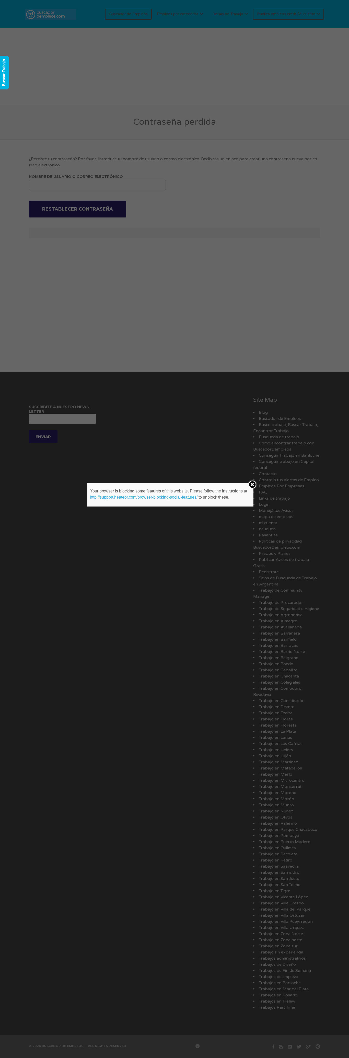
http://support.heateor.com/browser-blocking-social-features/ (143, 497)
